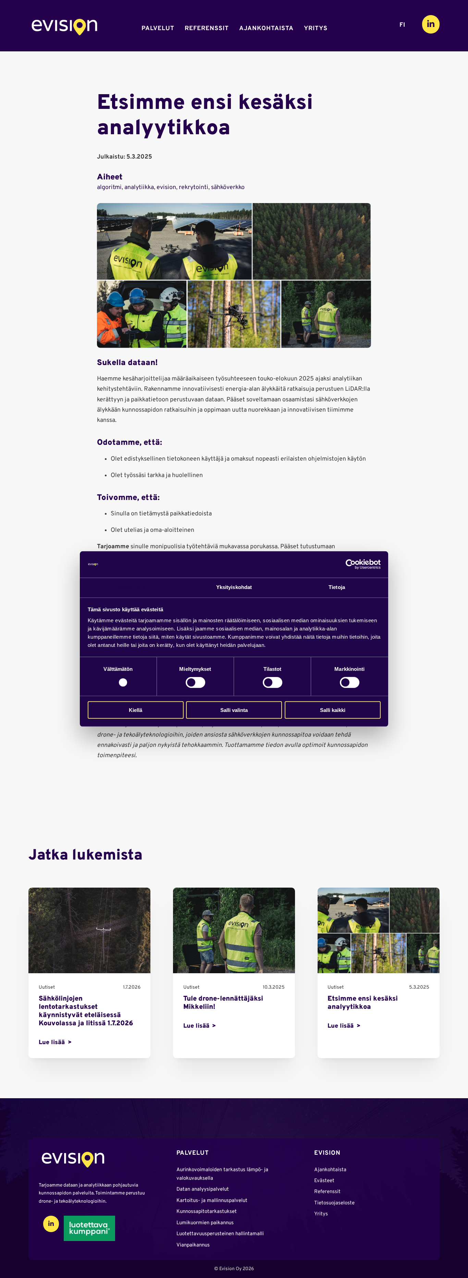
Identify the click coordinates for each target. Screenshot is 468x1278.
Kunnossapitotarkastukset (206, 1211)
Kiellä (135, 710)
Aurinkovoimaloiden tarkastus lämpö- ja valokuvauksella (222, 1174)
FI (402, 25)
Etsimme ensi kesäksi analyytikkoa (363, 1003)
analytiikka (139, 187)
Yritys (316, 29)
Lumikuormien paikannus (205, 1223)
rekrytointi (193, 187)
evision (166, 187)
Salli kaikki (332, 710)
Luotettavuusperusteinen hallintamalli (220, 1234)
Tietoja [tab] (337, 587)
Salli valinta (234, 710)
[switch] (195, 682)
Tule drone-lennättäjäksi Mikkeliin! (223, 1003)
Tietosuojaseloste (334, 1203)
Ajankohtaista (266, 29)
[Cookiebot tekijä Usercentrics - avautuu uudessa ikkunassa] (351, 564)
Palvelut (157, 29)
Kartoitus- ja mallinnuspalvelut (211, 1201)
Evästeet (324, 1181)
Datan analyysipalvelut (202, 1189)
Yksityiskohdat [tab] (234, 587)
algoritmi (109, 187)
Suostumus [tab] (131, 587)
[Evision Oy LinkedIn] (431, 24)
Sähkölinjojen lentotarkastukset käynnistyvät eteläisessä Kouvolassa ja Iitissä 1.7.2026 (86, 1011)
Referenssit (207, 29)
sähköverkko (228, 187)
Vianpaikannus (193, 1245)
